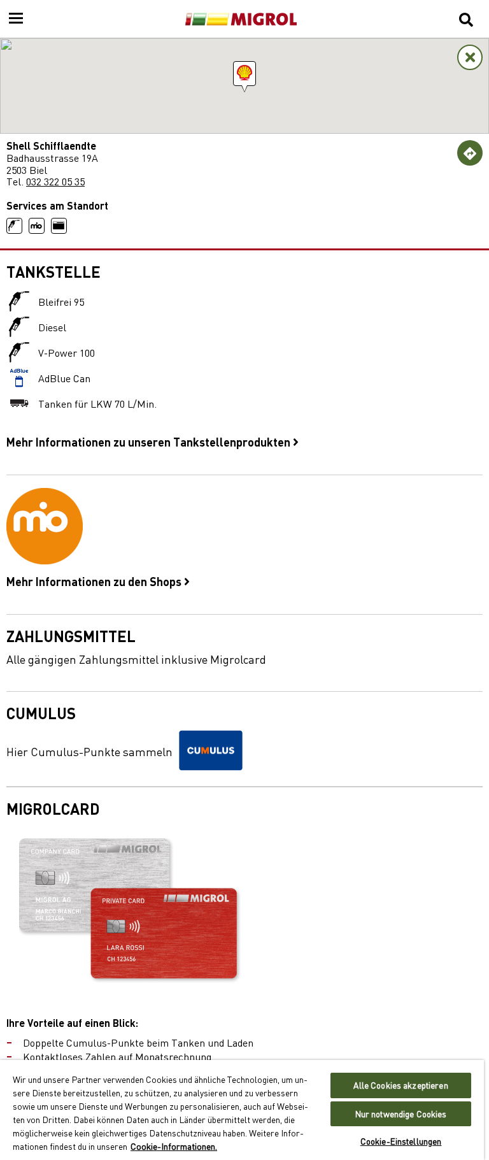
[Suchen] (466, 19)
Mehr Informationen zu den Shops (95, 581)
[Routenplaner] (470, 153)
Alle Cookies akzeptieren (400, 1085)
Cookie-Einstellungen (401, 1141)
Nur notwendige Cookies (401, 1114)
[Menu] (16, 19)
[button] (244, 73)
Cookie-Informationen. (174, 1146)
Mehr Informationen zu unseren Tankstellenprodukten (149, 441)
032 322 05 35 (55, 181)
